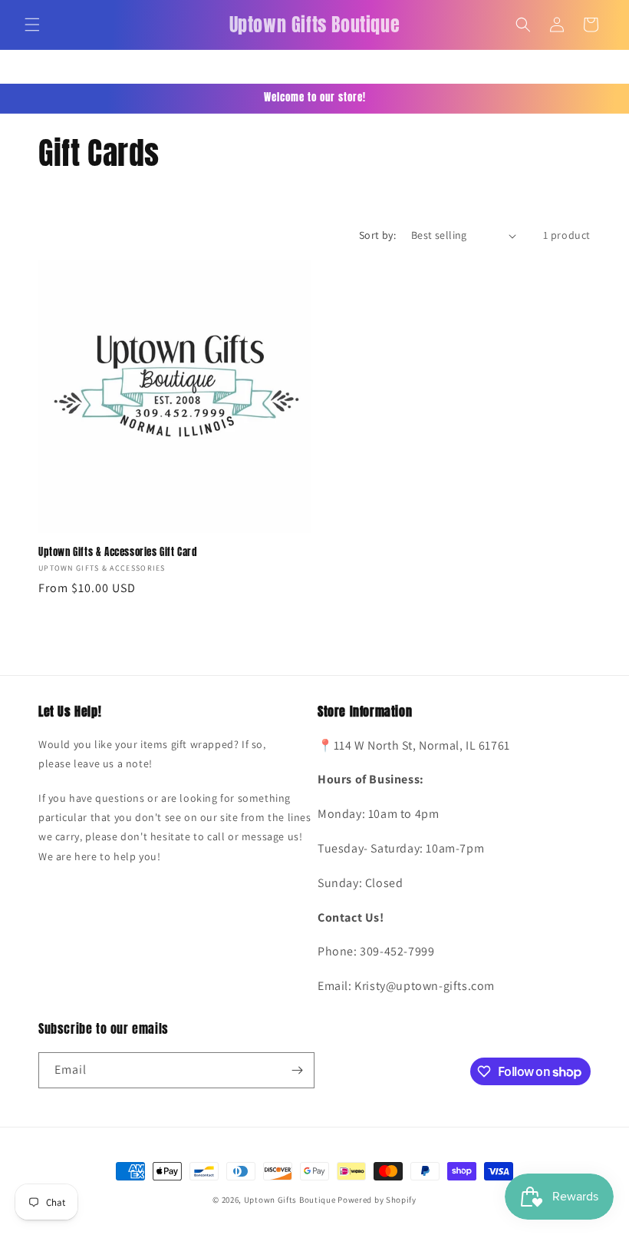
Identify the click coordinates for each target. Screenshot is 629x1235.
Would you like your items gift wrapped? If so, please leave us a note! (152, 753)
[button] (32, 24)
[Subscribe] (297, 1070)
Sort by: (377, 235)
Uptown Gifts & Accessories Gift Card (117, 552)
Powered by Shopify (377, 1199)
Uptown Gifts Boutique (290, 1199)
